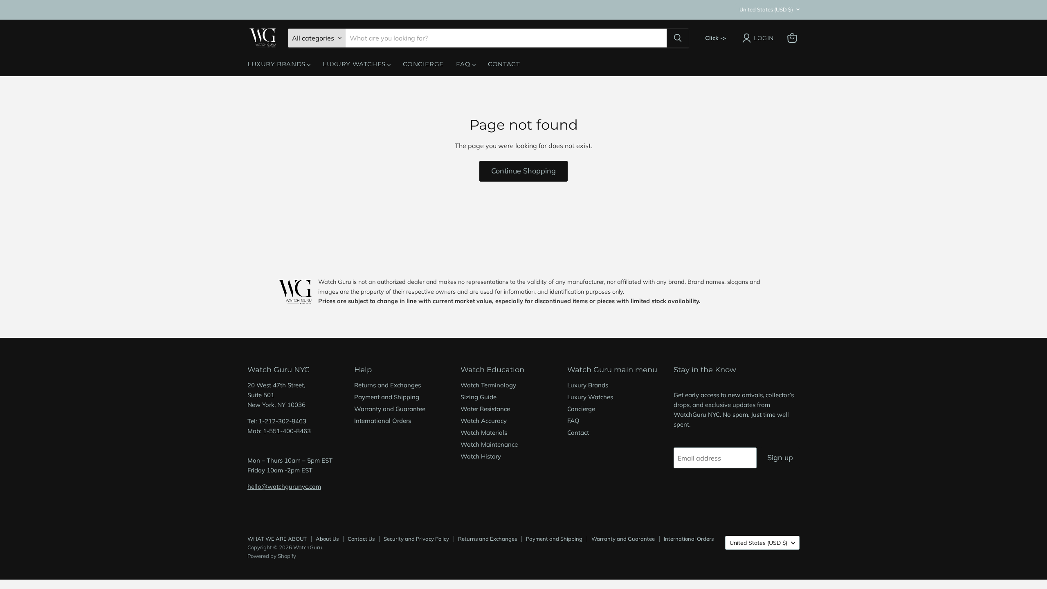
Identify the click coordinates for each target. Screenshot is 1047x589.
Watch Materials (484, 432)
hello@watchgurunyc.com (284, 486)
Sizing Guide (479, 397)
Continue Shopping (523, 170)
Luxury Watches (355, 64)
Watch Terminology (488, 385)
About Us (327, 538)
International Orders (382, 421)
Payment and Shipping (386, 397)
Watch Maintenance (489, 444)
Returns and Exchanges (387, 385)
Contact (504, 64)
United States (766, 9)
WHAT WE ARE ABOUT (277, 538)
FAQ (464, 64)
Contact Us (361, 538)
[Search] (678, 38)
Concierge (423, 64)
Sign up (780, 457)
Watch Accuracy (484, 421)
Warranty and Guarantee (389, 409)
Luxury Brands (277, 64)
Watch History (481, 456)
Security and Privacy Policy (416, 538)
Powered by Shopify (271, 556)
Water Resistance (485, 409)
